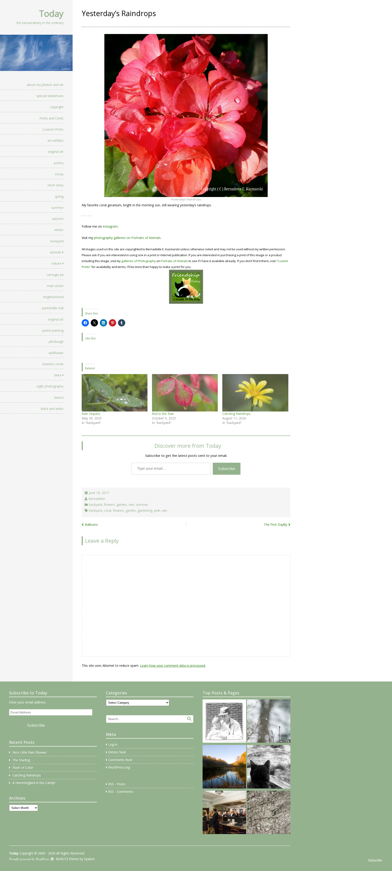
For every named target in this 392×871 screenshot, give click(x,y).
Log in (112, 744)
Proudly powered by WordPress (29, 859)
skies (57, 375)
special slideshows (50, 96)
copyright (57, 107)
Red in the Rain (163, 413)
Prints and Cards (51, 118)
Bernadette (96, 498)
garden (122, 504)
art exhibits (55, 140)
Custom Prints (53, 129)
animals (55, 252)
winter (59, 230)
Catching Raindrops (236, 413)
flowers (109, 504)
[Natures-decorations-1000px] (268, 813)
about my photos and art (45, 85)
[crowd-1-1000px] (224, 813)
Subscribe (226, 468)
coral (107, 510)
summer (57, 207)
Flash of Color (22, 767)
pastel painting (53, 330)
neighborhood (53, 297)
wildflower (56, 353)
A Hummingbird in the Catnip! (33, 783)
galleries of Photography (138, 261)
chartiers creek (53, 364)
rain (131, 504)
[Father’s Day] (224, 721)
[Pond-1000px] (224, 767)
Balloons (91, 524)
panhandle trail (53, 308)
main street (55, 286)
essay (59, 174)
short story (55, 185)
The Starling (21, 760)
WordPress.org (119, 767)
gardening (145, 510)
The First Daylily (275, 524)
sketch (59, 397)
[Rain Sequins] (114, 393)
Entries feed (117, 752)
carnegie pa (55, 274)
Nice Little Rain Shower (29, 752)
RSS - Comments (120, 791)
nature (56, 263)
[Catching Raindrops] (255, 393)
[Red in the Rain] (185, 393)
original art (56, 151)
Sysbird (89, 859)
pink (157, 510)
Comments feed (120, 760)
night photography (50, 386)
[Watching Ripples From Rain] (268, 767)
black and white (52, 408)
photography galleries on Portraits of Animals (127, 238)
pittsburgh (56, 341)
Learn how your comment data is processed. (173, 665)
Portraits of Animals (174, 261)
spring (59, 196)
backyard (57, 241)
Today (51, 13)
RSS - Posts (116, 784)
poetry (59, 163)
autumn (58, 219)
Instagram (110, 226)
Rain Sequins (91, 413)
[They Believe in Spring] (268, 721)
